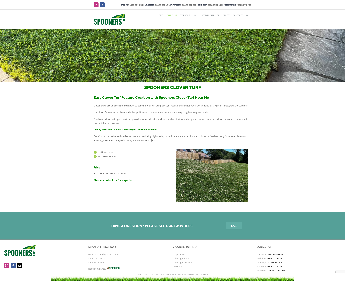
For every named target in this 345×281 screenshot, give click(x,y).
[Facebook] (13, 265)
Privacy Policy (159, 274)
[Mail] (19, 265)
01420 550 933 (135, 5)
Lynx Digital (187, 274)
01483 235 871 (162, 5)
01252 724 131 (215, 5)
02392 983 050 (243, 5)
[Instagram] (6, 265)
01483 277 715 (189, 5)
